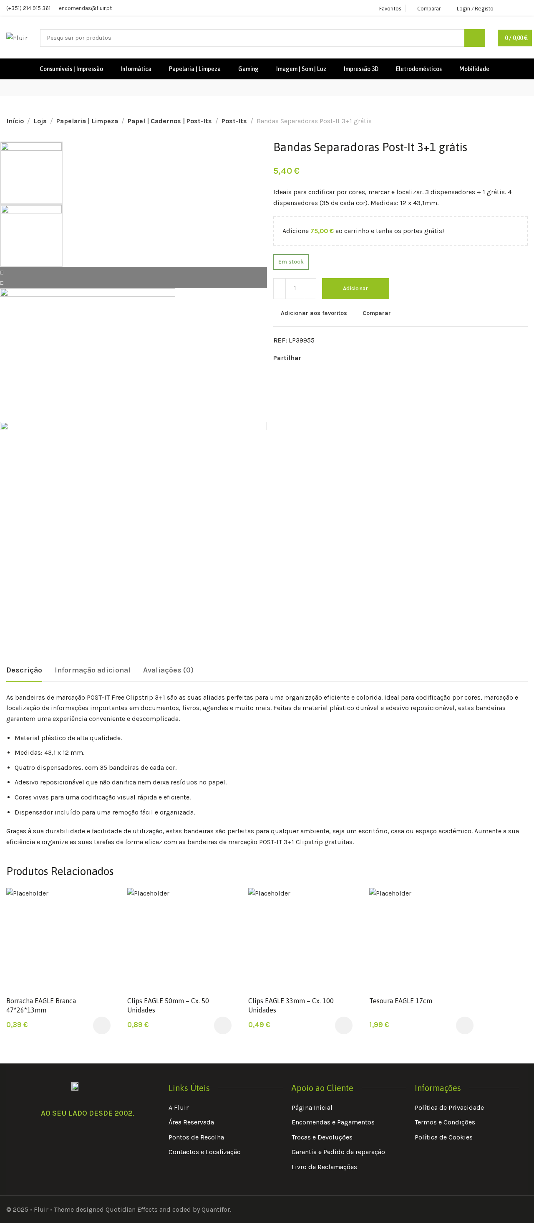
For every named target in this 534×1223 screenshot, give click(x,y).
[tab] (24, 670)
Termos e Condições (445, 1122)
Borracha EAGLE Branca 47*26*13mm (41, 1005)
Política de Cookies (444, 1137)
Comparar (377, 313)
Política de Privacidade (449, 1107)
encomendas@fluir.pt (85, 8)
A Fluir (179, 1107)
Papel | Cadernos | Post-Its (170, 121)
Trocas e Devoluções (322, 1137)
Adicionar (355, 288)
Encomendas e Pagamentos (333, 1122)
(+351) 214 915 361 (28, 8)
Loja (40, 121)
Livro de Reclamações (324, 1167)
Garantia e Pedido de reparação (338, 1152)
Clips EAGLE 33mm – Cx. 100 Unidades (291, 1005)
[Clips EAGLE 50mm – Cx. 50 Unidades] (179, 940)
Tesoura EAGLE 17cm (400, 1001)
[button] (102, 1025)
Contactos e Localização (205, 1152)
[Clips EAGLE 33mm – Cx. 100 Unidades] (300, 940)
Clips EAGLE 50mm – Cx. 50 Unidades (168, 1005)
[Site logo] (17, 37)
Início (15, 121)
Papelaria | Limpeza (87, 121)
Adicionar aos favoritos (314, 313)
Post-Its (234, 121)
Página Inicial (312, 1107)
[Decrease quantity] (279, 288)
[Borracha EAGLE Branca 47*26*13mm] (58, 940)
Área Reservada (191, 1122)
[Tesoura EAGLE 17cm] (421, 940)
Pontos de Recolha (196, 1137)
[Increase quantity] (310, 288)
